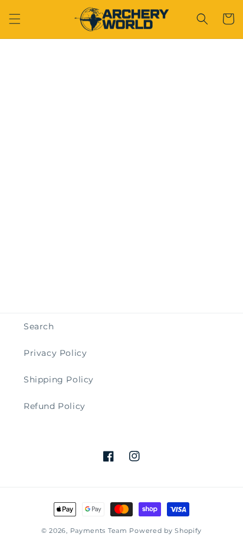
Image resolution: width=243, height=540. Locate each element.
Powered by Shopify (165, 530)
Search (39, 326)
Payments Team (98, 530)
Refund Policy (55, 406)
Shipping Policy (59, 379)
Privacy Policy (55, 353)
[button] (15, 19)
